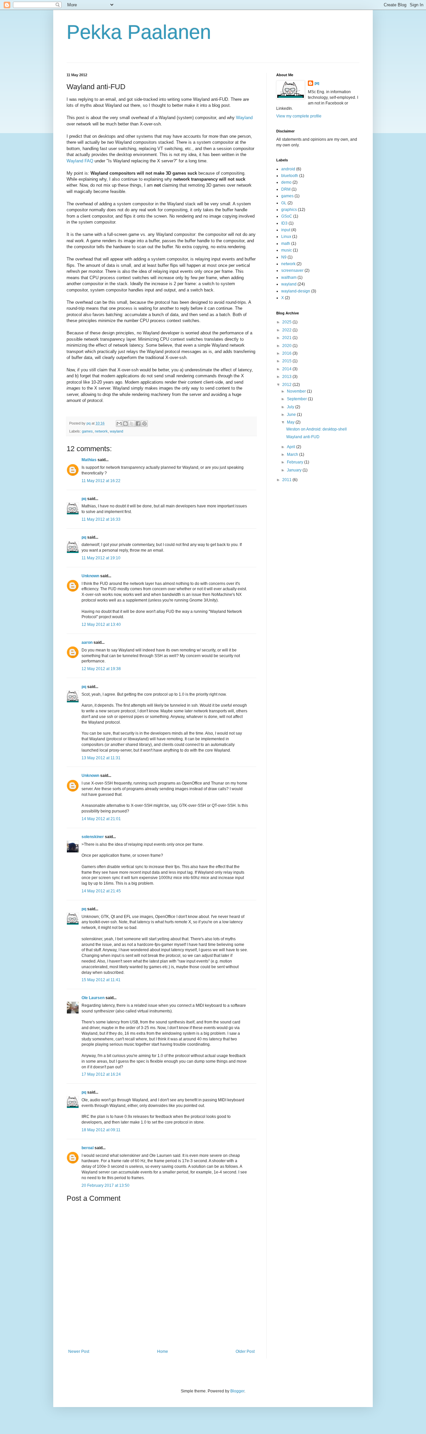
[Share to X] (131, 423)
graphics (289, 209)
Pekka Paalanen (139, 32)
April (291, 447)
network (101, 431)
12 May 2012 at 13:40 (101, 624)
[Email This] (119, 423)
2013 (287, 376)
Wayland (244, 117)
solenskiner (93, 836)
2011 (287, 479)
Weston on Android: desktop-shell (316, 429)
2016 (287, 353)
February (295, 462)
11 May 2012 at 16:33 (101, 519)
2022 (287, 330)
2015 (287, 361)
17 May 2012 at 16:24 (101, 1074)
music (286, 250)
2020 (287, 345)
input (285, 230)
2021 (287, 337)
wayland (116, 431)
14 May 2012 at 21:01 (101, 818)
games (87, 431)
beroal (88, 1148)
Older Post (245, 1351)
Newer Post (78, 1351)
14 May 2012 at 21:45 (101, 891)
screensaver (292, 270)
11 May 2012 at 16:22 (101, 480)
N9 (284, 257)
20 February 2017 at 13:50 (105, 1185)
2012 (287, 384)
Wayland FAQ (80, 160)
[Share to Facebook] (138, 423)
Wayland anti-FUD (303, 437)
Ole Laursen (93, 997)
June (292, 414)
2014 (287, 369)
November (297, 391)
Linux (286, 236)
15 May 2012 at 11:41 (101, 980)
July (291, 407)
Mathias (89, 459)
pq (84, 498)
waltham (289, 277)
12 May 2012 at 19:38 (101, 668)
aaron (87, 642)
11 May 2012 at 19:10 (101, 558)
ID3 (284, 223)
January (295, 470)
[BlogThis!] (125, 423)
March (293, 454)
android (288, 169)
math (285, 243)
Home (162, 1351)
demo (286, 182)
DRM (286, 189)
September (297, 399)
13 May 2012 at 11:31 (101, 758)
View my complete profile (298, 116)
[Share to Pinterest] (144, 423)
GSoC (286, 216)
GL (284, 203)
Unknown (90, 576)
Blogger (237, 1391)
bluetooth (289, 175)
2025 (287, 322)
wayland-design (295, 291)
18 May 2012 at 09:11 (101, 1130)
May (291, 422)
